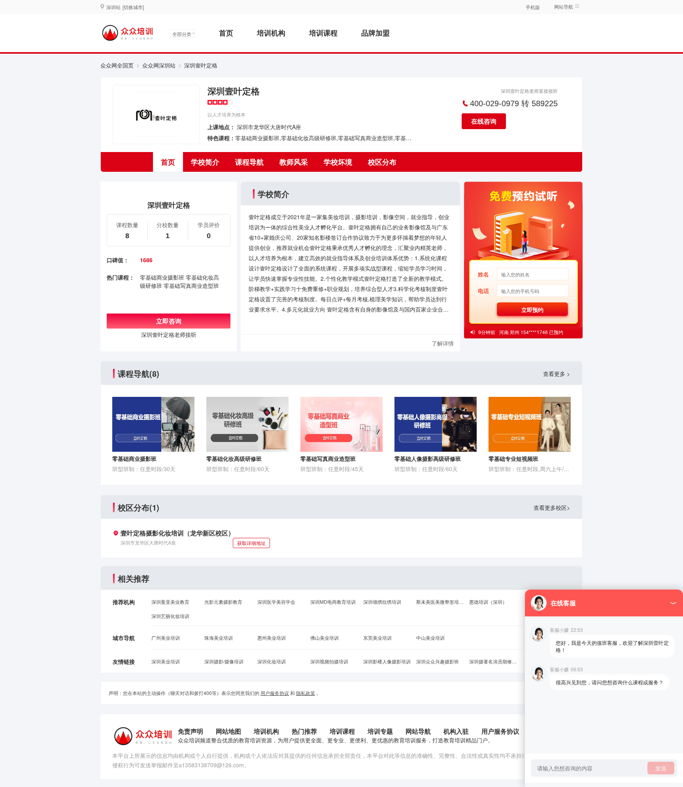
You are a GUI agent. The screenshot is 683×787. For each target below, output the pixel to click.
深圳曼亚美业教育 (170, 601)
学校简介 (205, 162)
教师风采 (293, 162)
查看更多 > (556, 374)
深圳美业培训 (165, 661)
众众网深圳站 (158, 65)
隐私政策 (305, 692)
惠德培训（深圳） (488, 601)
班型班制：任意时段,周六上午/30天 (530, 468)
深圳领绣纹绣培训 (382, 601)
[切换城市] (133, 7)
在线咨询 (483, 121)
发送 (660, 768)
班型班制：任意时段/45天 (332, 468)
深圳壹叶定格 (234, 91)
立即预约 (532, 310)
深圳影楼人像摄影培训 (387, 661)
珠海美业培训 (218, 637)
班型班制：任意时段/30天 (143, 468)
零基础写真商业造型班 (191, 285)
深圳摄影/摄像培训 (223, 661)
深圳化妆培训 (271, 661)
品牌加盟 (375, 33)
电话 (483, 291)
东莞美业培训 (377, 637)
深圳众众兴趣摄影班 (437, 661)
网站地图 (228, 731)
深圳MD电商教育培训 (333, 601)
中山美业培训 (430, 637)
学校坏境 (338, 162)
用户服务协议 (274, 692)
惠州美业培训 (271, 637)
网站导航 (418, 731)
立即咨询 (168, 320)
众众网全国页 (117, 65)
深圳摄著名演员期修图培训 (493, 661)
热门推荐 (304, 731)
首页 (226, 33)
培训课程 (323, 33)
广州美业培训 (165, 637)
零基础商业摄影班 (162, 277)
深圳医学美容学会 (276, 601)
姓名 (483, 274)
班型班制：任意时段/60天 (238, 468)
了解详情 (443, 343)
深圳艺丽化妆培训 (170, 615)
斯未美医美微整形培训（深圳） (440, 601)
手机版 (533, 7)
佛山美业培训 (324, 637)
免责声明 (190, 731)
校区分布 (382, 162)
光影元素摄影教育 (223, 601)
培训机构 (271, 33)
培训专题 (380, 731)
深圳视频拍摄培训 (329, 661)
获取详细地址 (251, 542)
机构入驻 (456, 731)
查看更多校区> (552, 507)
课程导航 (249, 162)
